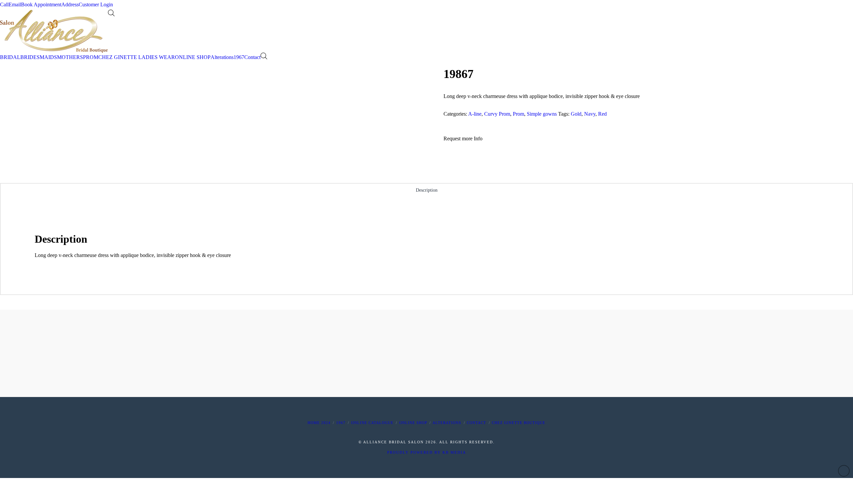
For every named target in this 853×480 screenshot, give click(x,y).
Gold (576, 114)
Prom (518, 114)
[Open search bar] (111, 13)
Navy (589, 114)
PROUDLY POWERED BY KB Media (426, 452)
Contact (476, 423)
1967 (341, 423)
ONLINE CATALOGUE (372, 423)
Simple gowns (542, 114)
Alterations (446, 423)
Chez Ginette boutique (518, 423)
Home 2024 (319, 423)
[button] (462, 139)
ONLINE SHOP (413, 423)
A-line (474, 114)
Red (602, 114)
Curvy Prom (497, 114)
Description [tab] (426, 190)
